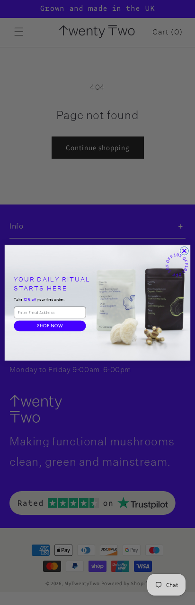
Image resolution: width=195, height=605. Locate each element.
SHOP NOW (49, 325)
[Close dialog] (184, 251)
